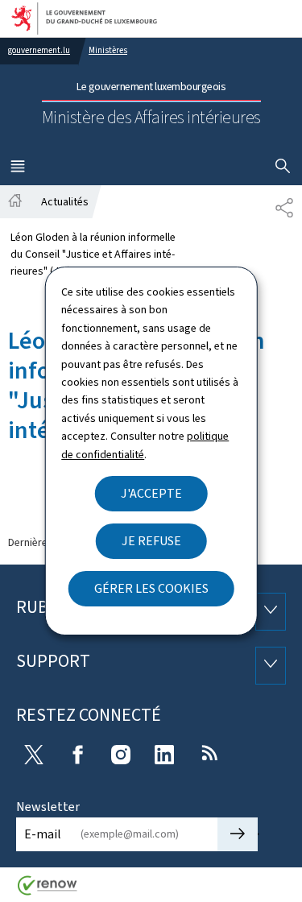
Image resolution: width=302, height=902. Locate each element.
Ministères (108, 50)
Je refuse (151, 540)
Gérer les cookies (151, 588)
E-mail (42, 833)
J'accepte (151, 493)
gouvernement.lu (39, 50)
